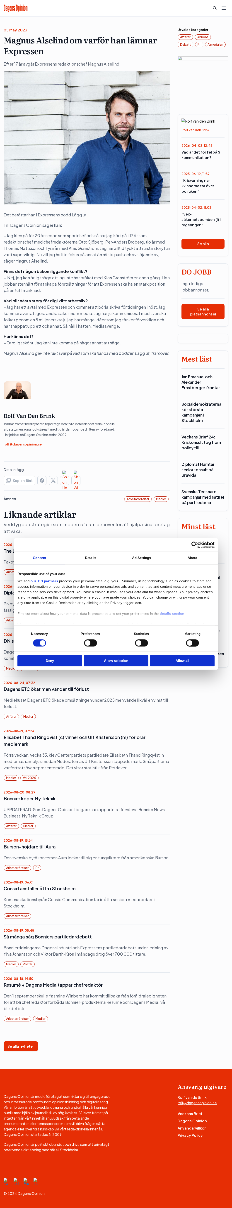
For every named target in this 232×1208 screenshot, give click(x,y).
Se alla (203, 243)
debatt (185, 44)
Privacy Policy (190, 1135)
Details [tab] (90, 558)
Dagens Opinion (192, 1120)
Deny (50, 661)
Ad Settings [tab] (141, 558)
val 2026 (29, 778)
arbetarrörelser (138, 499)
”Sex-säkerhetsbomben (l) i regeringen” (201, 219)
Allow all (182, 661)
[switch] (90, 643)
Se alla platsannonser (203, 311)
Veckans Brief (190, 1113)
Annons (202, 37)
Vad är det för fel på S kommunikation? (200, 155)
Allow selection (116, 661)
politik (27, 964)
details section (172, 614)
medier (161, 499)
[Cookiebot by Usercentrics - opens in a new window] (195, 544)
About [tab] (193, 558)
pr (37, 868)
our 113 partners (44, 581)
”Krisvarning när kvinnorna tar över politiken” (197, 186)
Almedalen (215, 44)
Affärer (11, 716)
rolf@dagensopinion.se (23, 444)
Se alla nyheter (20, 1046)
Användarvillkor (192, 1128)
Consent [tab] (39, 558)
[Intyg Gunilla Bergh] (203, 81)
